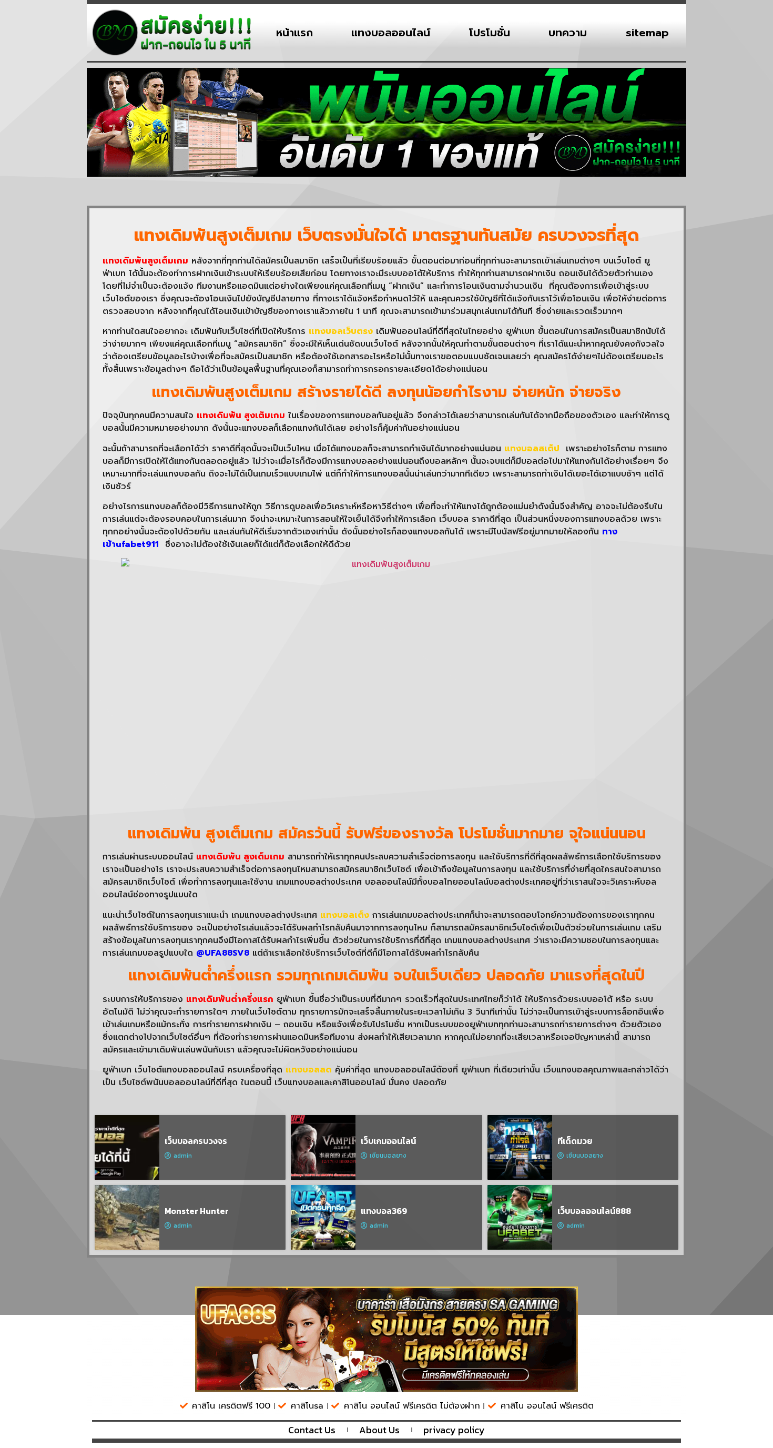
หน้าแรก (294, 32)
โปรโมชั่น (489, 32)
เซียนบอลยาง (388, 1155)
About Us (379, 1430)
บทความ (567, 32)
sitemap (647, 32)
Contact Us (311, 1430)
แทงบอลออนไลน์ (390, 32)
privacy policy (454, 1430)
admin (183, 1155)
